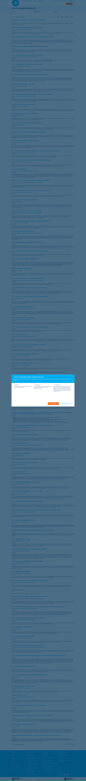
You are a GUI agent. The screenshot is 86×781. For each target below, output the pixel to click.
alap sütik (17, 384)
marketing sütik (57, 384)
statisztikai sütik (37, 384)
